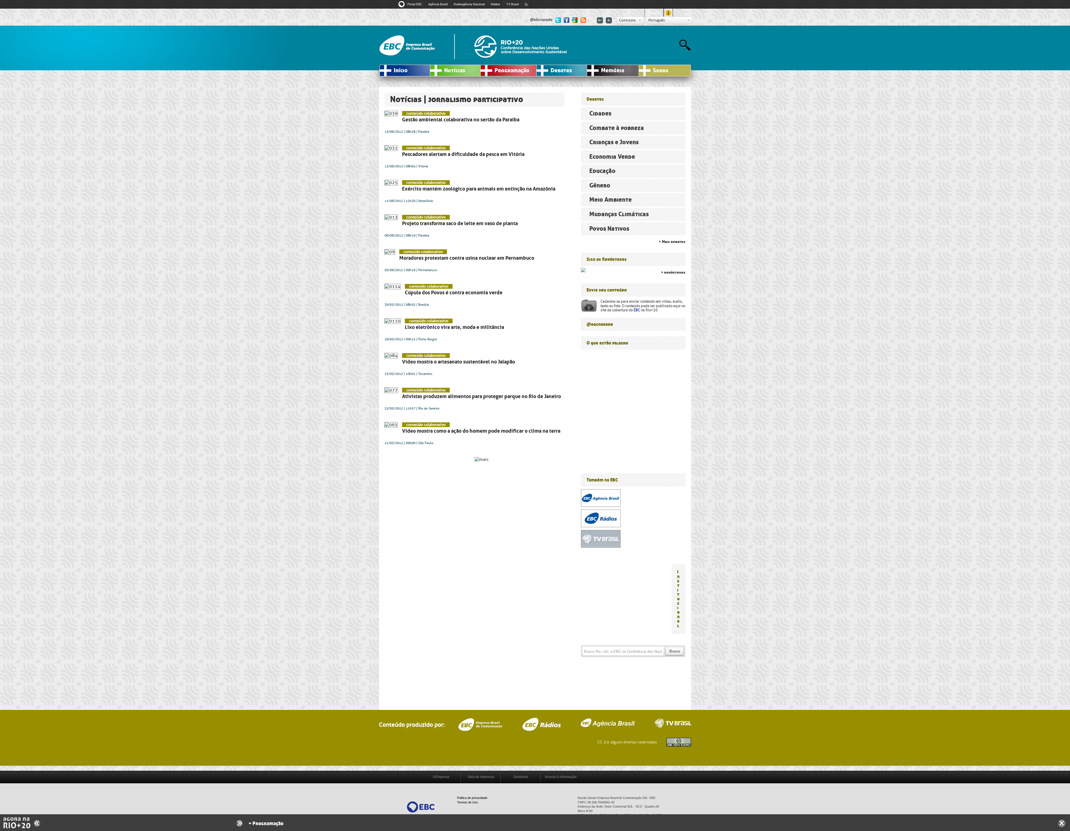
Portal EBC (414, 4)
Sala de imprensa (481, 777)
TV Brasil (512, 4)
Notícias (454, 70)
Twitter (558, 19)
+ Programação (266, 824)
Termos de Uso (467, 802)
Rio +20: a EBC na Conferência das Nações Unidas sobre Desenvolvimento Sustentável (520, 46)
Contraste (627, 20)
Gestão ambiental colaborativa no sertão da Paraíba (460, 120)
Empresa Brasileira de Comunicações (480, 724)
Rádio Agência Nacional (541, 724)
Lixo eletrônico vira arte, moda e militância (454, 327)
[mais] (481, 459)
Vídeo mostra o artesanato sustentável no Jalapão (458, 362)
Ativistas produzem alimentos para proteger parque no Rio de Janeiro (481, 396)
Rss (583, 19)
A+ (600, 20)
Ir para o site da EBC (407, 45)
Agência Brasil (438, 4)
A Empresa (441, 777)
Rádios (495, 4)
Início (401, 70)
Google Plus (575, 19)
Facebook (566, 19)
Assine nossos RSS (526, 4)
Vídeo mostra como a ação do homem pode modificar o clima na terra (481, 431)
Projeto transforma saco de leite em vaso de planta (460, 223)
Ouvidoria (654, 13)
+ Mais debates (672, 241)
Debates (561, 70)
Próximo (239, 823)
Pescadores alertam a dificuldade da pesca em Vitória (463, 154)
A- (609, 20)
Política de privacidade (472, 797)
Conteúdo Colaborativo (426, 113)
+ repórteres (673, 272)
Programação (512, 70)
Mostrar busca (684, 45)
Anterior (37, 823)
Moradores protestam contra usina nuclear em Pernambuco (466, 258)
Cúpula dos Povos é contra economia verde (453, 293)
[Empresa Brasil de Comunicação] (421, 806)
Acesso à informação (561, 777)
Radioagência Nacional (469, 4)
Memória (612, 70)
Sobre (660, 70)
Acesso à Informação (668, 13)
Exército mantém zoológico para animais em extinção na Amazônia (478, 189)
